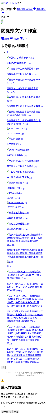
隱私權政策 (20, 375)
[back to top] (3, 367)
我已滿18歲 (6, 412)
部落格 (16, 39)
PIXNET (15, 373)
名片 (25, 39)
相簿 (6, 39)
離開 (16, 412)
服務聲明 (30, 375)
